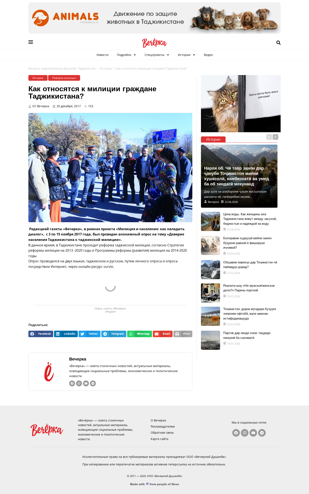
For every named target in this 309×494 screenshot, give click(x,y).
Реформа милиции (64, 78)
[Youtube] (86, 383)
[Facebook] (72, 383)
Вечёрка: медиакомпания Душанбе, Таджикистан (62, 68)
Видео (208, 55)
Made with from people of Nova (154, 484)
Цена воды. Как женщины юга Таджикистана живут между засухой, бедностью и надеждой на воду (250, 218)
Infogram (110, 311)
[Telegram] (93, 383)
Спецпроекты (154, 55)
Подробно (124, 55)
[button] (40, 334)
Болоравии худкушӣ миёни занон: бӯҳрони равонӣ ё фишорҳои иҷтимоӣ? (247, 242)
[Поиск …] (278, 43)
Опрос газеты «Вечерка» (110, 308)
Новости (102, 55)
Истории (184, 55)
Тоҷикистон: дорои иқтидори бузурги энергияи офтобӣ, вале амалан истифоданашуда (249, 313)
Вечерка (77, 359)
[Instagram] (79, 383)
